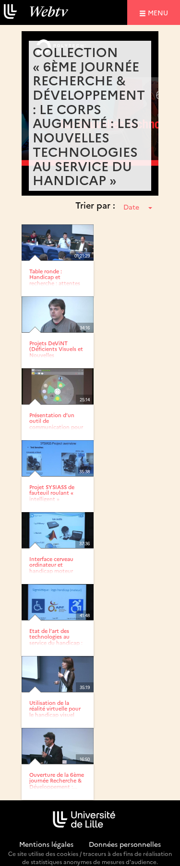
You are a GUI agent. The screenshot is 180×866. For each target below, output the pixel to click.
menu (159, 12)
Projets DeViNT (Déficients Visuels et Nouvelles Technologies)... (56, 351)
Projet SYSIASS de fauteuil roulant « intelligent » (51, 492)
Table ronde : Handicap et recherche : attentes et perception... (54, 280)
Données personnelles (125, 844)
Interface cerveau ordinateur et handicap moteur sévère (51, 567)
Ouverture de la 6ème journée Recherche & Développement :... (56, 780)
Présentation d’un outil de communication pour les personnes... (56, 423)
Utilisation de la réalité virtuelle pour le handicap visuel (55, 708)
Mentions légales (46, 844)
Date (131, 206)
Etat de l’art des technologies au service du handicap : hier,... (56, 639)
